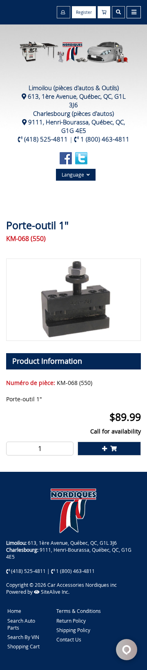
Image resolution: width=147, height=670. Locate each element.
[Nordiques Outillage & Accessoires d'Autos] (73, 48)
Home (14, 611)
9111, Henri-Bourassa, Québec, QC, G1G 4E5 (76, 126)
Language (74, 174)
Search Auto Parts (21, 624)
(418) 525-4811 (46, 139)
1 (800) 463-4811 (104, 139)
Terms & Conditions (78, 611)
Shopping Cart (23, 646)
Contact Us (68, 639)
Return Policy (71, 620)
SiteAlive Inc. (54, 591)
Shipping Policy (73, 630)
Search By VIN (23, 637)
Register (84, 12)
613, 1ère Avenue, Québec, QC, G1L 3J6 (77, 100)
